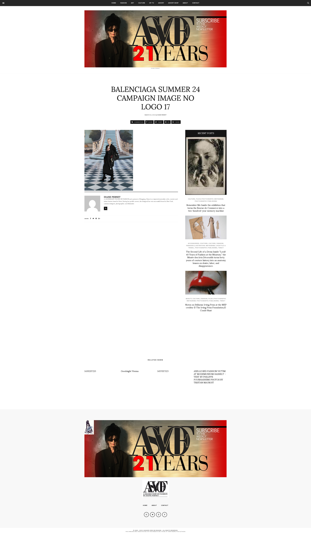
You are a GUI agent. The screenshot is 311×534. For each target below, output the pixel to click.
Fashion (123, 3)
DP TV (151, 3)
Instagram (218, 199)
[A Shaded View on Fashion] (155, 38)
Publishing (212, 201)
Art (132, 3)
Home (114, 3)
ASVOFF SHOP (173, 3)
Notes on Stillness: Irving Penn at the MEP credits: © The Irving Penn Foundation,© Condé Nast (206, 307)
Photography (201, 201)
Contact (195, 3)
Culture (141, 3)
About (185, 3)
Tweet (221, 248)
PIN (168, 122)
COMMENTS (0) (138, 122)
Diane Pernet (161, 115)
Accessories (193, 243)
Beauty (189, 298)
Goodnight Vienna (129, 371)
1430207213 (90, 371)
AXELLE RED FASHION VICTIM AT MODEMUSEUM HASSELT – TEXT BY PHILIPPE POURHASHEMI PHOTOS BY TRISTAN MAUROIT (210, 377)
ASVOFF (161, 3)
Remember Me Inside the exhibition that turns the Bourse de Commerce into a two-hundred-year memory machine (205, 208)
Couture (204, 243)
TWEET (159, 122)
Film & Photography (204, 199)
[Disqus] (131, 256)
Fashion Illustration (195, 245)
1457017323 (162, 371)
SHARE (150, 122)
